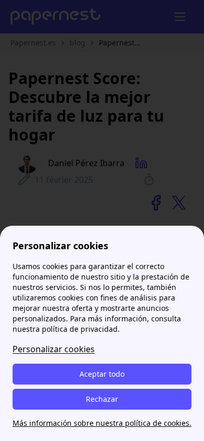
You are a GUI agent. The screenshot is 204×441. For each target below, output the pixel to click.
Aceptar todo (102, 374)
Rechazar (102, 399)
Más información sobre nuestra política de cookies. (102, 423)
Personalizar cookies (54, 349)
